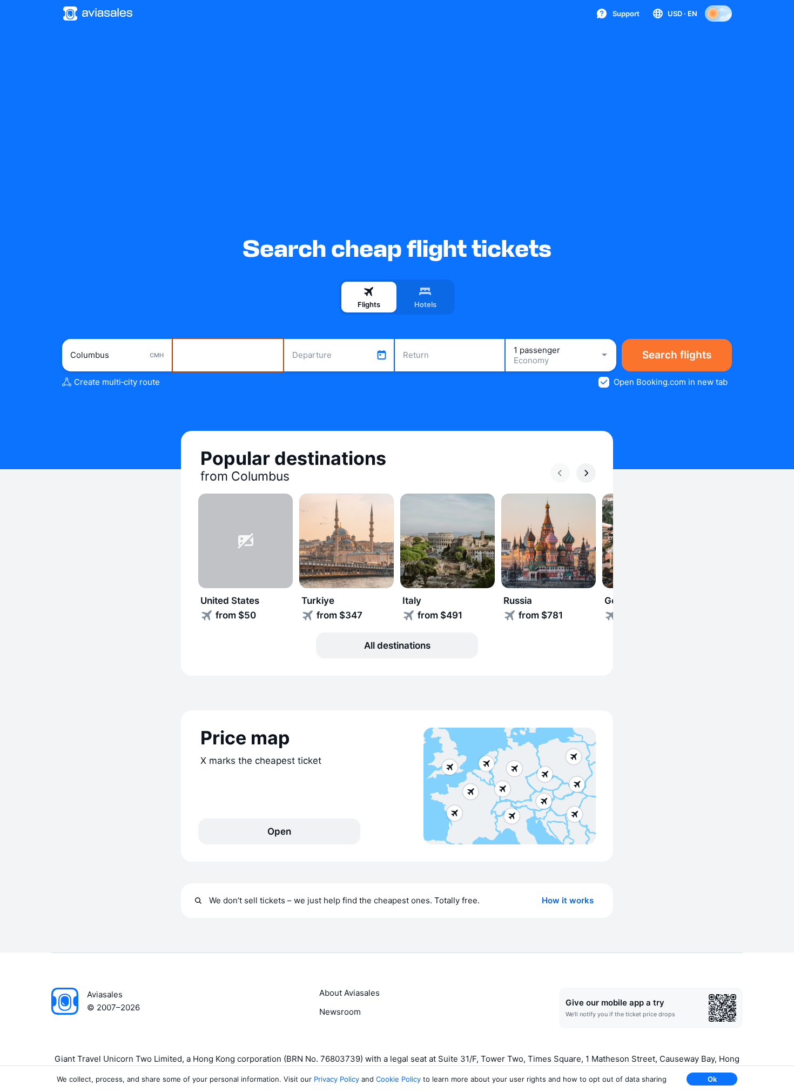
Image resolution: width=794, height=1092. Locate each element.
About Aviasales (349, 993)
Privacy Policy (336, 1079)
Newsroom (340, 1012)
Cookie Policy (398, 1079)
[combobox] (117, 355)
